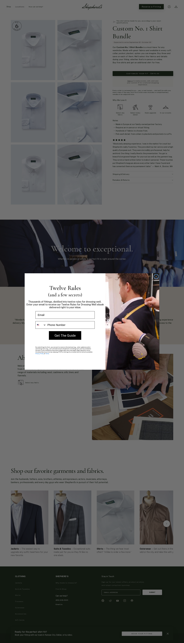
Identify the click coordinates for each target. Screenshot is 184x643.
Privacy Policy (39, 353)
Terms (47, 353)
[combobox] (41, 325)
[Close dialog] (156, 276)
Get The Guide (65, 335)
